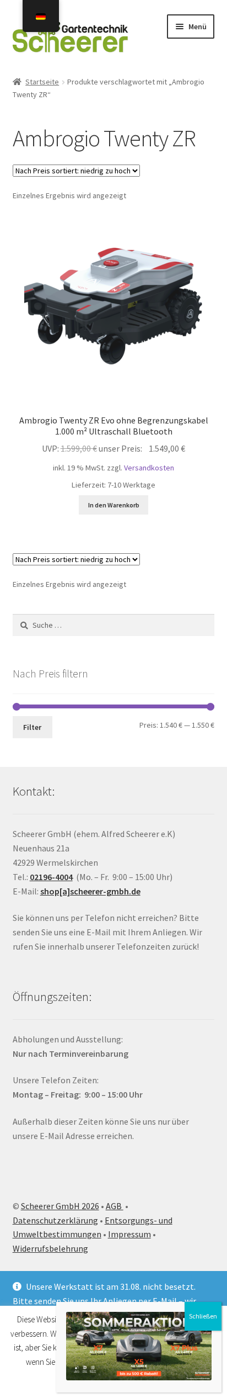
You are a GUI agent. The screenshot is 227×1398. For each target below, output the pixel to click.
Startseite (42, 82)
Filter (32, 727)
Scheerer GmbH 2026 (60, 1205)
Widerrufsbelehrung (50, 1248)
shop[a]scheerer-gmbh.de (90, 891)
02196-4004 (51, 876)
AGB (114, 1205)
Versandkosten (149, 468)
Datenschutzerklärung (55, 1220)
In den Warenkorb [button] (113, 505)
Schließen (203, 1316)
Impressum (129, 1234)
